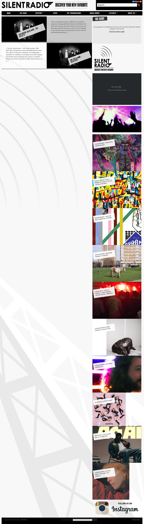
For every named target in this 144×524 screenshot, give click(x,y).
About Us (131, 13)
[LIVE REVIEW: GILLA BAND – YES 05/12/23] (24, 41)
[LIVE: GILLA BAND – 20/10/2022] (69, 68)
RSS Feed (24, 520)
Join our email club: (66, 520)
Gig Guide (23, 13)
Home (9, 13)
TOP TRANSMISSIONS (74, 13)
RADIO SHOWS (95, 13)
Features (112, 13)
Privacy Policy (136, 520)
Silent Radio (48, 5)
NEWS (55, 13)
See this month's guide (116, 31)
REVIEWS (39, 13)
